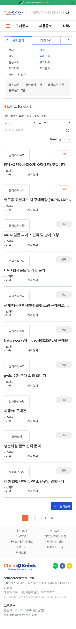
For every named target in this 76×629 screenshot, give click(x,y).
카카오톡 (69, 566)
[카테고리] (8, 26)
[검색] (68, 130)
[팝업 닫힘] (72, 2)
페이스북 (62, 566)
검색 (67, 12)
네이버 (55, 566)
